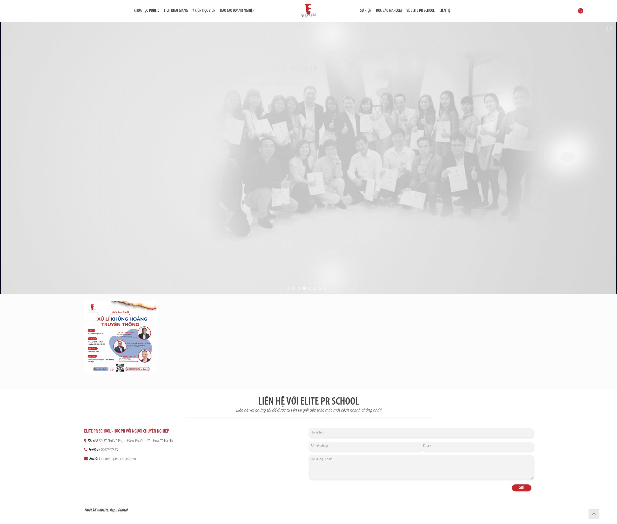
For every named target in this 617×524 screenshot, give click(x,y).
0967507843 (109, 450)
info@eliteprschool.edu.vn (117, 459)
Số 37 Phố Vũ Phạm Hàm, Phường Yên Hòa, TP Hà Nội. (136, 441)
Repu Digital (118, 510)
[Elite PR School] (308, 11)
